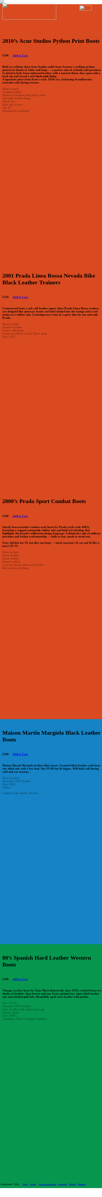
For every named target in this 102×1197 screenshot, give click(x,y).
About (25, 1184)
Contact (33, 1184)
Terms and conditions (47, 1184)
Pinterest (72, 1184)
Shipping (81, 1184)
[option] (52, 188)
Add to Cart (20, 55)
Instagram (62, 1184)
